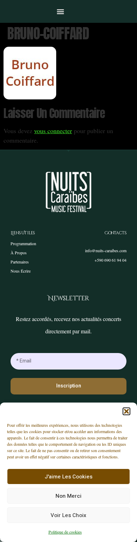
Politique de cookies (65, 532)
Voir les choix (68, 515)
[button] (126, 411)
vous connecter (53, 130)
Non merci (68, 496)
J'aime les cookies (68, 477)
